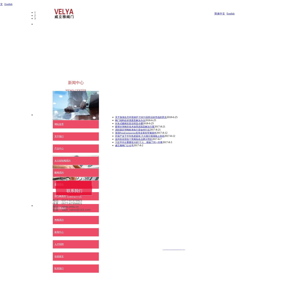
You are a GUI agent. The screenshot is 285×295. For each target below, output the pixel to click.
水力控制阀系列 (62, 160)
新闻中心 (59, 232)
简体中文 (219, 13)
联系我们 (59, 268)
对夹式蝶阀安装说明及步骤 (129, 123)
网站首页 (59, 124)
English (8, 4)
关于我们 (59, 136)
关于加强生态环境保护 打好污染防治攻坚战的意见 (141, 117)
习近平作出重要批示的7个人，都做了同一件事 (138, 142)
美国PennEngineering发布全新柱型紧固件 (136, 133)
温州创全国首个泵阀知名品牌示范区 (133, 139)
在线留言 (59, 256)
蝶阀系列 (59, 172)
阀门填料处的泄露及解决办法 (130, 120)
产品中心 (59, 148)
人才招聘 (59, 244)
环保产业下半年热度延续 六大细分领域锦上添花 (139, 136)
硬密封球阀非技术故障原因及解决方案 (134, 126)
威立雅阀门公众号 (124, 145)
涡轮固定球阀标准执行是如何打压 (132, 130)
